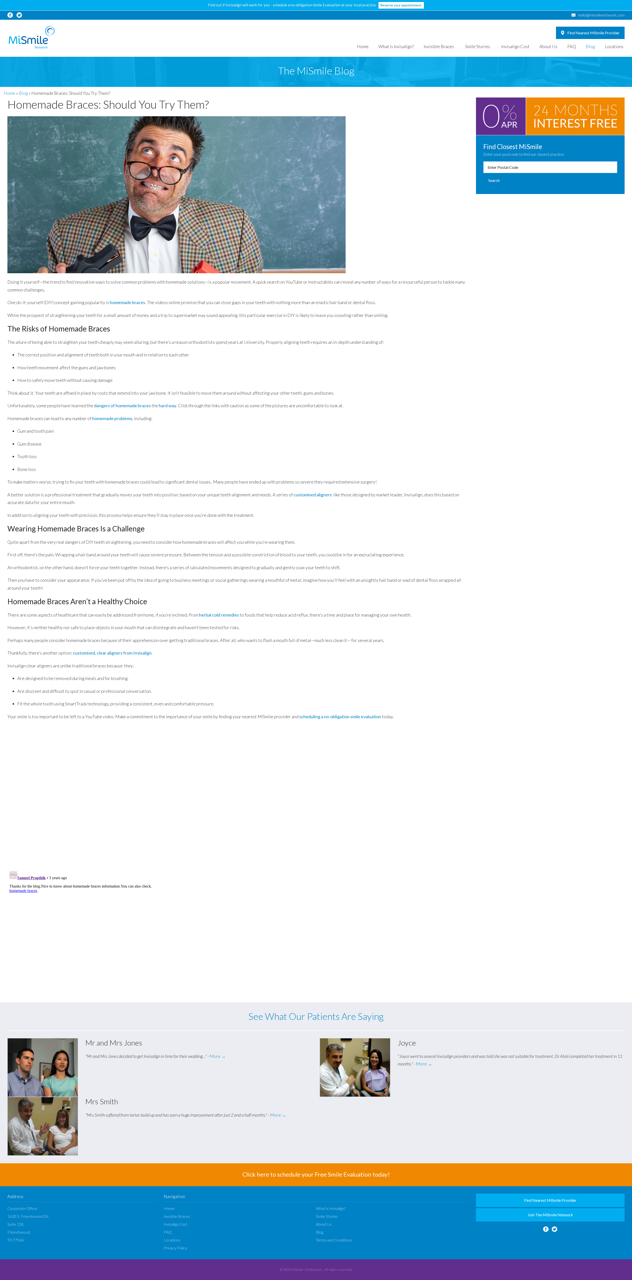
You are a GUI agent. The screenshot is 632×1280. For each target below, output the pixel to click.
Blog (590, 46)
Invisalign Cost (515, 46)
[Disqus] (238, 802)
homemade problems (112, 418)
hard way (167, 405)
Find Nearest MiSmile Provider (593, 32)
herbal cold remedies (219, 615)
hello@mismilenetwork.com (601, 15)
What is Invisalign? (396, 46)
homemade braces (127, 302)
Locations (614, 46)
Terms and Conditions (334, 1240)
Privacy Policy (175, 1247)
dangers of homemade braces (122, 405)
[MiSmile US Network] (31, 37)
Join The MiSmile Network (550, 1214)
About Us (548, 46)
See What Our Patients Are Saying (316, 1016)
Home (363, 46)
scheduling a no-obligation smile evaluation (340, 716)
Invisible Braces (439, 46)
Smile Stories (477, 46)
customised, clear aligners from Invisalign (112, 653)
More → (218, 1056)
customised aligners (313, 494)
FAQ (571, 46)
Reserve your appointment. (401, 5)
